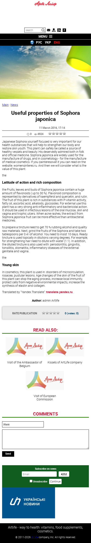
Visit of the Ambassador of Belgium (24, 363)
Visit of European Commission (45, 397)
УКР (48, 42)
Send (8, 453)
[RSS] (59, 30)
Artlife (34, 537)
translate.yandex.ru (59, 292)
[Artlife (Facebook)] (64, 30)
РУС (39, 42)
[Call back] (48, 30)
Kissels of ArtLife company (65, 362)
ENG (57, 42)
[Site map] (53, 30)
